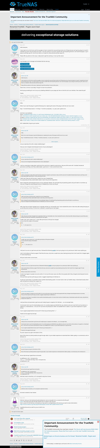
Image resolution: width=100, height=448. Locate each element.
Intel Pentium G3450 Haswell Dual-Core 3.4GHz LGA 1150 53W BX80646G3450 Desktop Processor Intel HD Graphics (50, 116)
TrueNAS (85, 4)
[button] (21, 9)
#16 (88, 383)
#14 (88, 344)
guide (54, 250)
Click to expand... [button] (54, 141)
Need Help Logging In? (51, 11)
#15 (88, 364)
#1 (88, 45)
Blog (23, 11)
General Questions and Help (27, 419)
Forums (12, 9)
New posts (12, 11)
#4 (88, 100)
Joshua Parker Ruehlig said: (26, 157)
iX (88, 4)
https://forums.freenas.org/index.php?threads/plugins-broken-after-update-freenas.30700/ (41, 404)
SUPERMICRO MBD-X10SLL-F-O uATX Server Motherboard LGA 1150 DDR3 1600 (42, 114)
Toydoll (15, 419)
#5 (88, 127)
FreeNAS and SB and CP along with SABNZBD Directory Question (31, 435)
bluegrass (16, 432)
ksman (15, 436)
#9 (88, 211)
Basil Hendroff (84, 419)
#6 (88, 154)
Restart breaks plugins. (20, 427)
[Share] (87, 45)
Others (21, 401)
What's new (17, 9)
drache (14, 405)
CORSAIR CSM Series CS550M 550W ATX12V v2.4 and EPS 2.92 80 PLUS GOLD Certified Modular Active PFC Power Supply (51, 119)
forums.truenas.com (61, 436)
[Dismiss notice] (88, 15)
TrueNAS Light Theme (16, 446)
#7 (88, 170)
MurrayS (15, 424)
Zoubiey (15, 428)
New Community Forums (75, 443)
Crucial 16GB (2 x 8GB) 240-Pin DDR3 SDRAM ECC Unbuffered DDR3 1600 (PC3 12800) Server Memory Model (49, 120)
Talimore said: (24, 75)
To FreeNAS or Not (19, 422)
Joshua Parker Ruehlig (14, 80)
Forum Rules (29, 11)
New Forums (98, 267)
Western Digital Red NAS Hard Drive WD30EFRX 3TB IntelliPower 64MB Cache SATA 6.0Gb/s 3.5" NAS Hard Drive (52, 117)
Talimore (12, 29)
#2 (88, 59)
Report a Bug (50, 9)
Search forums (18, 11)
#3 (88, 73)
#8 (88, 191)
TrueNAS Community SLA (40, 11)
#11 (88, 260)
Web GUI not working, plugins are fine (24, 431)
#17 (88, 397)
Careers (57, 9)
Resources (42, 9)
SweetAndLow (14, 66)
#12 (88, 288)
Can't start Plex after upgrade (22, 418)
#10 (88, 234)
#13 (88, 316)
